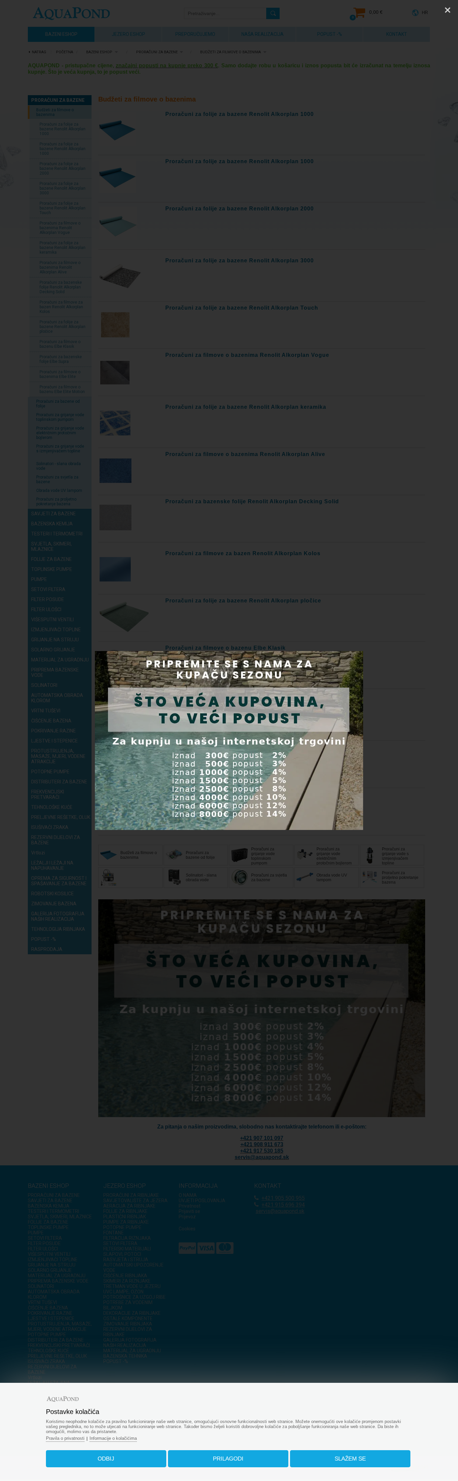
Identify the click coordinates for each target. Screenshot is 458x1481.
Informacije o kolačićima (113, 1438)
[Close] (447, 10)
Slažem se (350, 1459)
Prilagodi (228, 1459)
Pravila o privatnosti (65, 1438)
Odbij (106, 1459)
